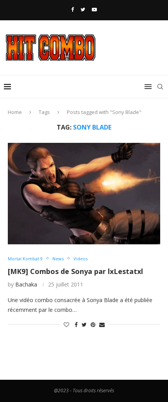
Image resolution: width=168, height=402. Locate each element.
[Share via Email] (102, 324)
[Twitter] (82, 9)
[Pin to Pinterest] (93, 324)
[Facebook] (72, 9)
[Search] (160, 86)
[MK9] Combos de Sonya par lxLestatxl (75, 271)
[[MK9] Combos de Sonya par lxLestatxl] (84, 193)
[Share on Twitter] (84, 324)
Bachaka (26, 284)
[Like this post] (66, 324)
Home (15, 112)
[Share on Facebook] (76, 324)
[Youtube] (94, 9)
